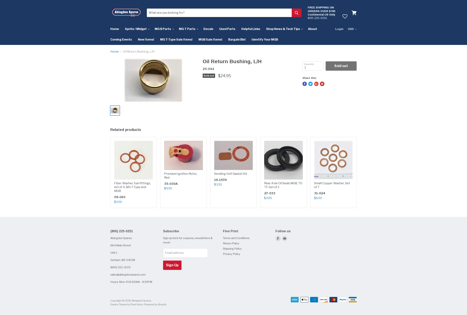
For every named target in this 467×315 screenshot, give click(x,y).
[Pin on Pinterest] (322, 84)
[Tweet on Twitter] (310, 84)
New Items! (146, 39)
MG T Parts (187, 29)
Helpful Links (250, 29)
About (312, 29)
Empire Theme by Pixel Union (126, 304)
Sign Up (172, 265)
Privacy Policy (231, 254)
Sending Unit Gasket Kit (230, 173)
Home (114, 29)
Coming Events (121, 39)
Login (339, 29)
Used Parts (227, 29)
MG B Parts (163, 29)
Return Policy (231, 243)
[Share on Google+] (316, 84)
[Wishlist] (345, 16)
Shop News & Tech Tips (283, 29)
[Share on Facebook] (304, 84)
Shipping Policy (232, 248)
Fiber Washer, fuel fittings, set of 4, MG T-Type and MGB (132, 187)
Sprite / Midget (136, 29)
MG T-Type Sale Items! (176, 39)
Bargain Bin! (237, 39)
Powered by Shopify (155, 304)
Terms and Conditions (236, 238)
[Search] (296, 13)
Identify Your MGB (265, 39)
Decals (208, 29)
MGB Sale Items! (210, 39)
